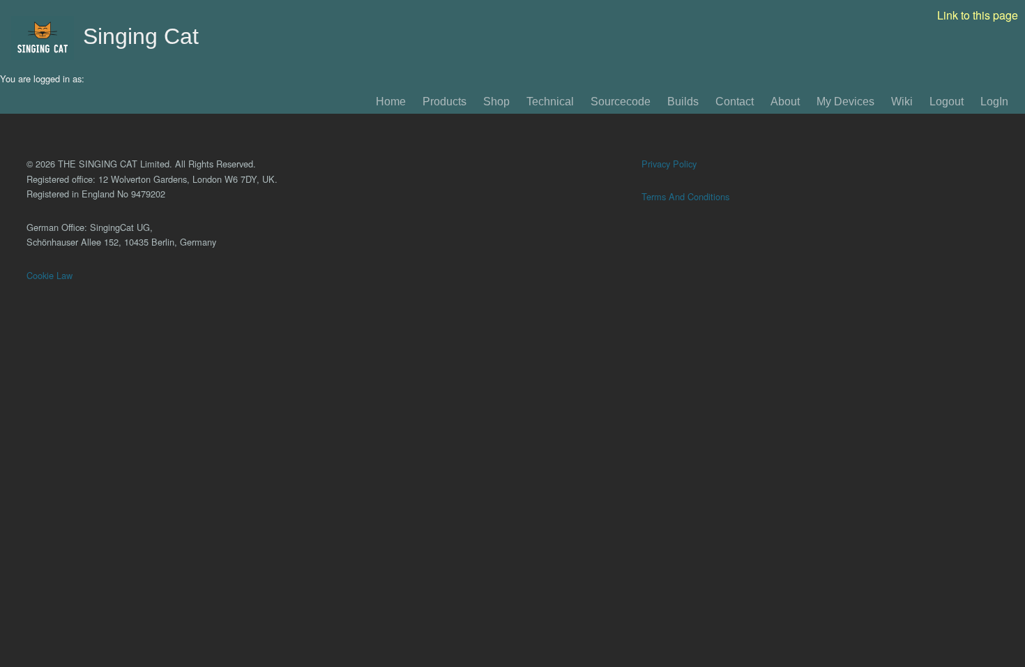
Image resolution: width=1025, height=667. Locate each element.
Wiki (902, 101)
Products (444, 101)
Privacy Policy (669, 163)
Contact (734, 101)
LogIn (994, 101)
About (785, 101)
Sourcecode (621, 101)
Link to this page (977, 15)
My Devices (845, 101)
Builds (683, 101)
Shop (496, 101)
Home (391, 101)
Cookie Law (49, 275)
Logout (946, 101)
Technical (550, 101)
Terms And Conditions (685, 196)
